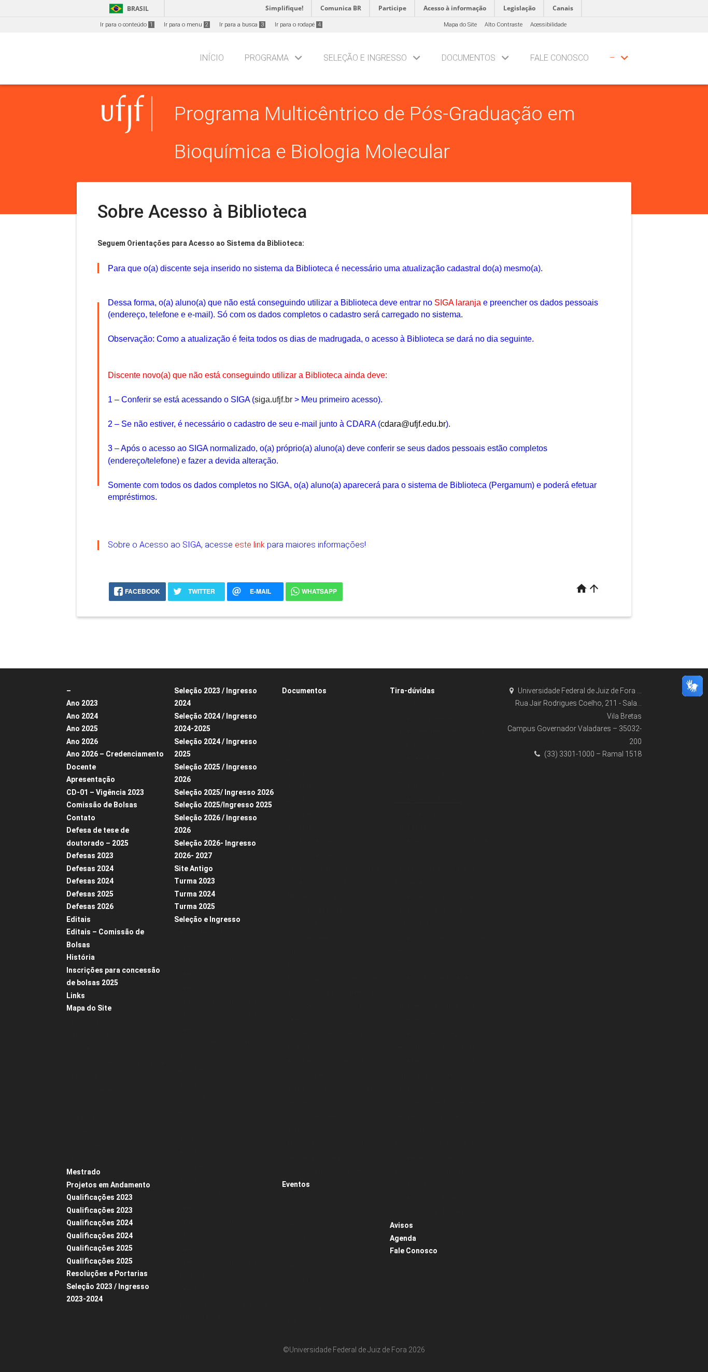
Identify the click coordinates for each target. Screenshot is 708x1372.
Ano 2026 (82, 741)
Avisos (401, 1225)
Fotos (79, 1159)
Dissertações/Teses (313, 841)
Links (75, 995)
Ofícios (296, 951)
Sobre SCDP (411, 1185)
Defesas (298, 1239)
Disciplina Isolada (203, 1097)
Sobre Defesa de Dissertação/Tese (333, 868)
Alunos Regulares (202, 932)
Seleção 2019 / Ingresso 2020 (218, 987)
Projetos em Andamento (108, 1185)
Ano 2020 (191, 1139)
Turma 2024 (194, 894)
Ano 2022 (191, 1056)
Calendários (88, 1117)
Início (212, 58)
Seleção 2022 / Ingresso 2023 (218, 946)
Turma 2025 (194, 906)
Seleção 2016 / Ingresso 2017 (218, 1029)
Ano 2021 (191, 1125)
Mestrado (83, 1172)
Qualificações (305, 1197)
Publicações (88, 1145)
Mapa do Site (460, 24)
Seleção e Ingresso (365, 58)
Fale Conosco (559, 58)
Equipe (81, 1049)
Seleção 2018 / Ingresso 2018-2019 (225, 1262)
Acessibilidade (548, 24)
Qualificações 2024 (99, 1223)
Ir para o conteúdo (126, 24)
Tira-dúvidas (412, 691)
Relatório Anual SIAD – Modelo (328, 1143)
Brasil (127, 8)
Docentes (407, 965)
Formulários (303, 965)
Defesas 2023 (90, 855)
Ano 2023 (82, 703)
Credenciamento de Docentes (219, 1042)
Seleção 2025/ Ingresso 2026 (224, 792)
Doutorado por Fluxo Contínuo (219, 1194)
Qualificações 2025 (99, 1248)
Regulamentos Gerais (316, 1157)
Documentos (468, 58)
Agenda (403, 1238)
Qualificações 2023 (99, 1197)
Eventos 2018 (304, 1307)
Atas (293, 704)
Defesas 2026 (90, 906)
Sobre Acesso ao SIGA (424, 813)
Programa (267, 58)
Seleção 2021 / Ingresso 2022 (218, 960)
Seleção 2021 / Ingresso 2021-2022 (225, 1221)
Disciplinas (87, 1104)
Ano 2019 (191, 1152)
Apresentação (90, 779)
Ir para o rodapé (298, 24)
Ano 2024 (82, 716)
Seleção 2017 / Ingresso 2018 (218, 1015)
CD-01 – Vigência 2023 (105, 792)
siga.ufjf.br (273, 399)
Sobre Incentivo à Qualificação (435, 896)
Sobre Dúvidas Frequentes (430, 718)
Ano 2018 (191, 1070)
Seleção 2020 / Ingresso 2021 (218, 974)
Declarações (304, 923)
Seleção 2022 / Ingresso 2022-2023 (225, 1207)
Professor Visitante (204, 1276)
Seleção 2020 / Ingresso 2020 (218, 1234)
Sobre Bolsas (412, 827)
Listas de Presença (312, 937)
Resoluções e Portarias (107, 1273)
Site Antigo (193, 868)
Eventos (296, 1184)
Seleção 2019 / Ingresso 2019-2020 (225, 1248)
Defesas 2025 (90, 894)
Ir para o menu (186, 24)
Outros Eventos (307, 1280)
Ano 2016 (299, 813)
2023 (293, 718)
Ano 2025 (82, 728)
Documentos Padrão (315, 910)
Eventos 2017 (304, 1321)
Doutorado (301, 1211)
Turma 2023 (194, 881)
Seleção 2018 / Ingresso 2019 (218, 1001)
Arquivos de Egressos (316, 855)
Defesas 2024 (90, 868)
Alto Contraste (503, 24)
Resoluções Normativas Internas (330, 1171)
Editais (78, 919)
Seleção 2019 (197, 1289)
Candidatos (411, 704)
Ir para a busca (241, 24)
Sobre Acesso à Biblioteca (429, 800)
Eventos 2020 (304, 1294)
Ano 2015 (299, 827)
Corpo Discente (92, 1090)
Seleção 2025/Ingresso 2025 (223, 805)
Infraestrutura (90, 1131)
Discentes (408, 786)
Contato (80, 818)
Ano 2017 (191, 1084)
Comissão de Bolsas (101, 805)
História (80, 957)
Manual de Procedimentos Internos (442, 1143)
